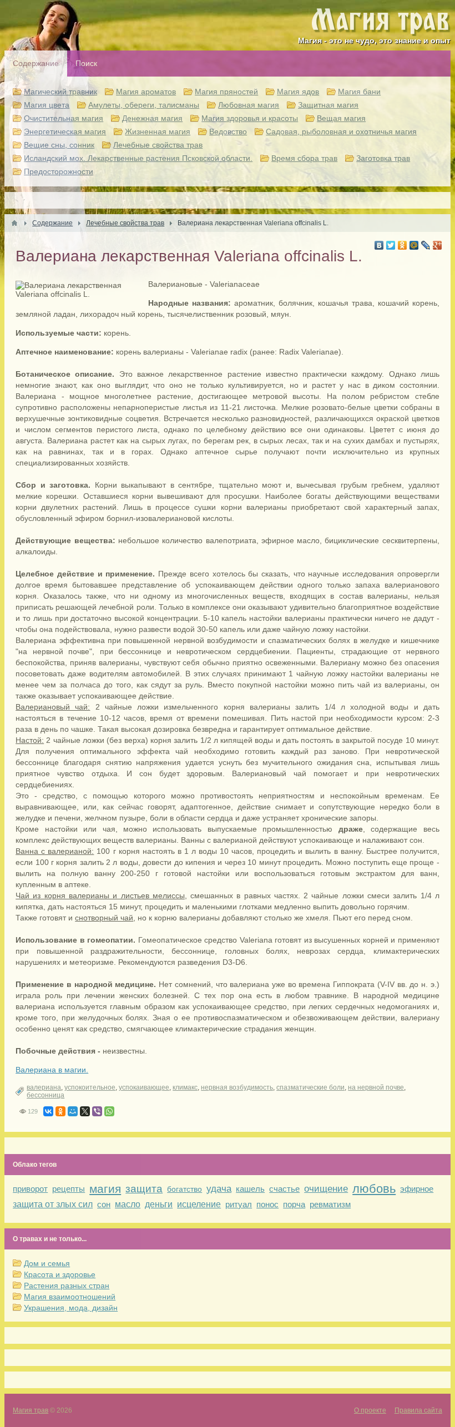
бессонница (45, 1095)
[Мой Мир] (414, 245)
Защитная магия (328, 104)
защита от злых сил (53, 1204)
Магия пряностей (226, 91)
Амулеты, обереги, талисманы (143, 104)
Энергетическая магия (65, 131)
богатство (184, 1189)
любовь (374, 1189)
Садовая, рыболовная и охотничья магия (341, 131)
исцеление (199, 1204)
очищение (326, 1188)
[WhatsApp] (109, 1111)
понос (267, 1204)
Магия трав (30, 1410)
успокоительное (89, 1087)
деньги (159, 1204)
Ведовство (228, 131)
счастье (284, 1188)
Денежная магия (152, 118)
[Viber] (97, 1111)
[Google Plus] (437, 245)
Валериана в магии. (52, 1069)
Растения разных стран (66, 1285)
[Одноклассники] (402, 245)
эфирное (416, 1188)
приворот (30, 1188)
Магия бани (359, 91)
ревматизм (330, 1204)
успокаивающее (144, 1087)
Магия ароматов (146, 91)
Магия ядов (298, 91)
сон (103, 1204)
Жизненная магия (157, 131)
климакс (185, 1087)
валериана (44, 1087)
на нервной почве (376, 1087)
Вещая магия (341, 118)
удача (218, 1188)
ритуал (238, 1204)
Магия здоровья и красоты (249, 118)
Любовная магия (248, 104)
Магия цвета (46, 104)
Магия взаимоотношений (69, 1296)
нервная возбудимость (237, 1087)
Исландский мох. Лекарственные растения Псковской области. (138, 158)
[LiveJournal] (426, 245)
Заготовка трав (383, 158)
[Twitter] (391, 245)
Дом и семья (47, 1263)
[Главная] (14, 223)
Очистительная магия (63, 118)
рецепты (68, 1188)
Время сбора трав (304, 158)
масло (127, 1204)
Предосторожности (58, 171)
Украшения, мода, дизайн (71, 1307)
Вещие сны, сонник (59, 144)
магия (105, 1188)
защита (144, 1189)
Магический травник (60, 91)
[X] (85, 1111)
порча (294, 1204)
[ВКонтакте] (379, 245)
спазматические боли (310, 1087)
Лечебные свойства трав (158, 144)
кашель (250, 1188)
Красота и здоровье (59, 1274)
